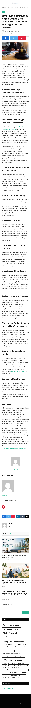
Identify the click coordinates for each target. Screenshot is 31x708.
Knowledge (22, 656)
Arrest (23, 625)
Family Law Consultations (13, 642)
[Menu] (3, 3)
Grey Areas (4, 644)
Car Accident (8, 629)
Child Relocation (23, 633)
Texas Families (22, 675)
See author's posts (10, 500)
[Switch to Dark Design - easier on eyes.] (26, 2)
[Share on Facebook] (5, 38)
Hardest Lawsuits (12, 644)
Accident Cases (11, 625)
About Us (20, 699)
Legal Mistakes (5, 663)
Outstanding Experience (23, 665)
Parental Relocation (16, 667)
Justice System (15, 656)
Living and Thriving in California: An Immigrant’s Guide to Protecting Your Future (14, 582)
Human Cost (5, 646)
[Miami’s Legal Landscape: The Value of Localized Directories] (15, 545)
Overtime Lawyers (6, 667)
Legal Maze (19, 660)
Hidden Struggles (22, 644)
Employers (22, 636)
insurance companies (11, 654)
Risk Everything (5, 675)
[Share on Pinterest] (22, 38)
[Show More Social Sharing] (27, 38)
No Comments (6, 33)
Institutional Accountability (8, 650)
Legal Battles (12, 660)
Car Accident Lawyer (19, 629)
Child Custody (10, 633)
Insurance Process (6, 656)
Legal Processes (21, 663)
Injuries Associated (15, 648)
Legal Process (14, 663)
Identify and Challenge (14, 646)
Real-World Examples (19, 672)
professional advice (6, 669)
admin (8, 31)
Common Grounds (6, 636)
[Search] (28, 3)
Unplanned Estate (6, 677)
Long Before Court (12, 665)
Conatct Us (11, 699)
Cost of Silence (14, 636)
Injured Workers (5, 648)
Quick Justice (5, 672)
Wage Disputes (15, 677)
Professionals (15, 669)
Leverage (4, 665)
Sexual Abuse (14, 675)
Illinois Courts (24, 646)
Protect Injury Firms (24, 669)
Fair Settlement (5, 638)
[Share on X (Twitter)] (14, 38)
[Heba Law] (15, 2)
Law (3, 11)
